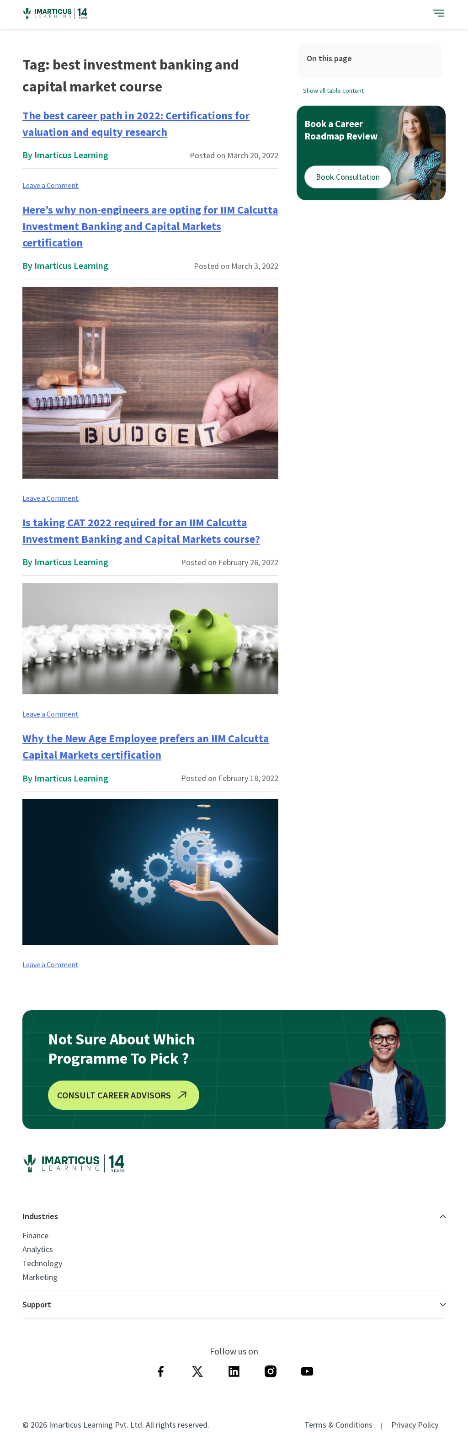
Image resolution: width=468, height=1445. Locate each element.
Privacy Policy (414, 1424)
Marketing (40, 1277)
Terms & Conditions (338, 1424)
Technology (42, 1263)
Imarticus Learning (71, 155)
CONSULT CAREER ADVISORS (114, 1095)
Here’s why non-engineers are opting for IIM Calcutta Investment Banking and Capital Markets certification (150, 226)
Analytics (37, 1249)
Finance (35, 1236)
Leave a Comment (50, 185)
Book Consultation (348, 176)
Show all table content (333, 90)
